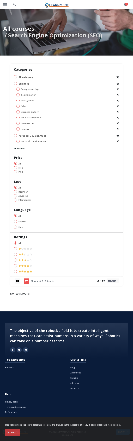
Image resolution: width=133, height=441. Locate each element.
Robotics (9, 367)
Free (20, 167)
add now (74, 383)
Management (27, 100)
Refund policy (12, 412)
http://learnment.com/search (14, 3)
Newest (112, 280)
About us (74, 388)
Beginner (23, 191)
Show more (19, 148)
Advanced (23, 196)
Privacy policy (11, 401)
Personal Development (32, 135)
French (21, 227)
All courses (18, 28)
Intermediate (24, 200)
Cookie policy (114, 424)
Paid (20, 171)
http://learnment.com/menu (6, 3)
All (19, 163)
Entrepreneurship (30, 89)
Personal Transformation (33, 141)
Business (23, 83)
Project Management (31, 117)
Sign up (74, 377)
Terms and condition (15, 406)
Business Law (27, 123)
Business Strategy (30, 112)
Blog (72, 367)
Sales (23, 106)
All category (25, 77)
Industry (25, 129)
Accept (12, 432)
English (22, 221)
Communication (28, 95)
